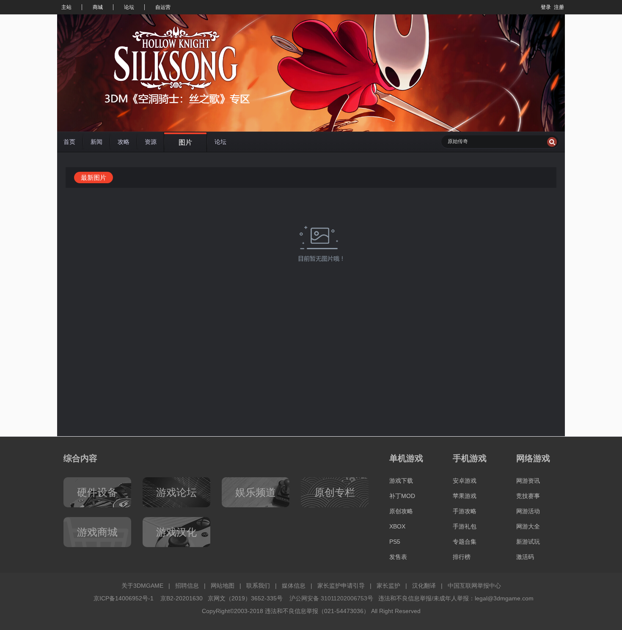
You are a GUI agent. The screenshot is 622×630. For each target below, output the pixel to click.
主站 (66, 7)
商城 (98, 7)
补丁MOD (402, 495)
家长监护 (388, 585)
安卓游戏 (464, 480)
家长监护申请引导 (341, 585)
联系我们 (258, 585)
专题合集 (464, 541)
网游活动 (528, 511)
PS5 (394, 541)
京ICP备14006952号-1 (124, 598)
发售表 (398, 556)
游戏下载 (401, 480)
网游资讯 (528, 480)
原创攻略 (401, 511)
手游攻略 (464, 511)
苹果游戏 (464, 495)
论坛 (129, 7)
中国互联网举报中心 (474, 585)
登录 (546, 7)
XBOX (397, 526)
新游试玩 (528, 541)
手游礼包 (464, 526)
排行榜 (462, 556)
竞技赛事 (528, 495)
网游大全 (528, 526)
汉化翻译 (424, 585)
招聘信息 (187, 585)
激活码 (525, 556)
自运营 (163, 7)
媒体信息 (293, 585)
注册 (559, 7)
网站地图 (222, 585)
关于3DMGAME (142, 585)
